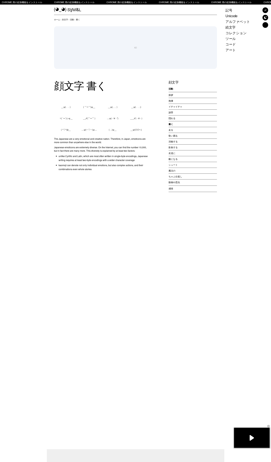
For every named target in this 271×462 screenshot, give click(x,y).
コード (230, 44)
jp (265, 10)
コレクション (236, 32)
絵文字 (230, 27)
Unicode (231, 15)
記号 (228, 10)
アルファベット (237, 21)
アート (230, 49)
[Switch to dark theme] (265, 17)
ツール (230, 38)
